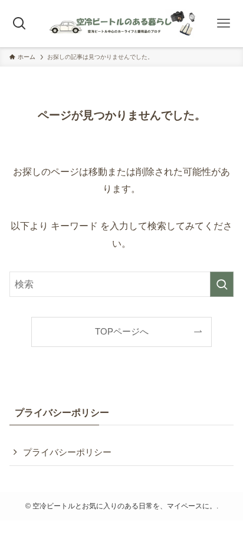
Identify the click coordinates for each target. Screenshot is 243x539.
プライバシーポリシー (67, 452)
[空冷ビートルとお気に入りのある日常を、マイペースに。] (121, 23)
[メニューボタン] (223, 23)
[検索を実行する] (222, 284)
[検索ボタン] (20, 23)
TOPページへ (122, 331)
